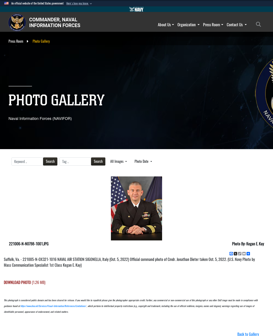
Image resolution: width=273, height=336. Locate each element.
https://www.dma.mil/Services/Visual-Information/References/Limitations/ (53, 306)
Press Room (211, 24)
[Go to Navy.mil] (136, 9)
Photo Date (142, 161)
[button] (79, 3)
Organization (186, 24)
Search (50, 161)
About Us (164, 24)
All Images (117, 161)
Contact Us (235, 24)
